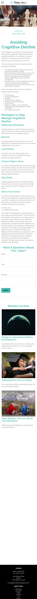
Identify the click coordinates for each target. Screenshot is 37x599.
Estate (18, 592)
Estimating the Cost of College (17, 380)
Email (3, 264)
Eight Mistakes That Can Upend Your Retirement (17, 419)
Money (18, 598)
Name (3, 254)
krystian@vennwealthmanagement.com (18, 583)
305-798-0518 (20, 571)
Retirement (18, 589)
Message (4, 274)
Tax (18, 596)
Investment (18, 591)
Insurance (18, 594)
